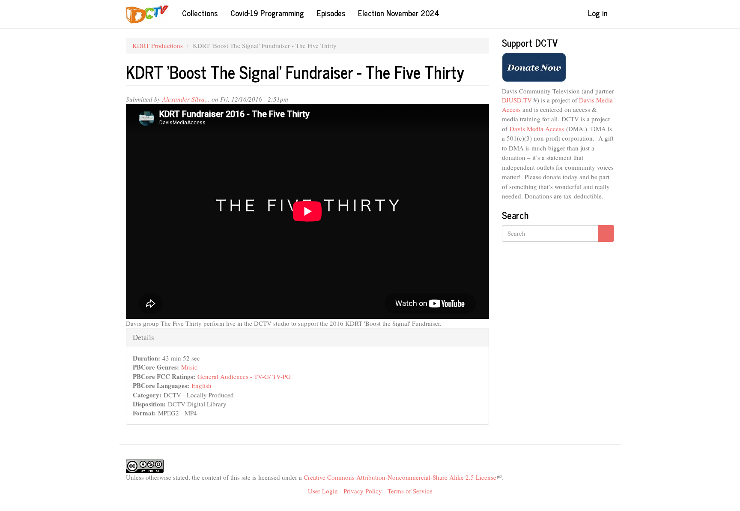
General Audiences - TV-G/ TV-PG (244, 376)
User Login (323, 491)
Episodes (331, 12)
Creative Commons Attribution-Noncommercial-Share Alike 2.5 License (402, 477)
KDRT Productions (157, 45)
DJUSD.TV (519, 100)
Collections (200, 12)
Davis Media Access (537, 128)
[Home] (151, 14)
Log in (598, 12)
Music (189, 367)
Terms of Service (410, 491)
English (201, 385)
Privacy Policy (362, 491)
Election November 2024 (398, 12)
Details (143, 337)
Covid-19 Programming (267, 12)
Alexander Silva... (186, 99)
